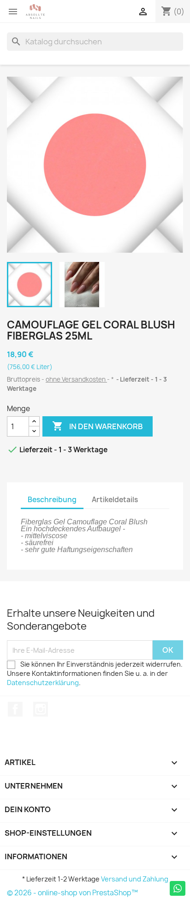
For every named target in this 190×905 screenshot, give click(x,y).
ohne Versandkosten (76, 379)
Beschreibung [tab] (52, 499)
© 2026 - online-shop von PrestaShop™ (72, 893)
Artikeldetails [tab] (115, 499)
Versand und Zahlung (134, 879)
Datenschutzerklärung (43, 682)
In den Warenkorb (97, 425)
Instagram (40, 709)
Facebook (15, 709)
